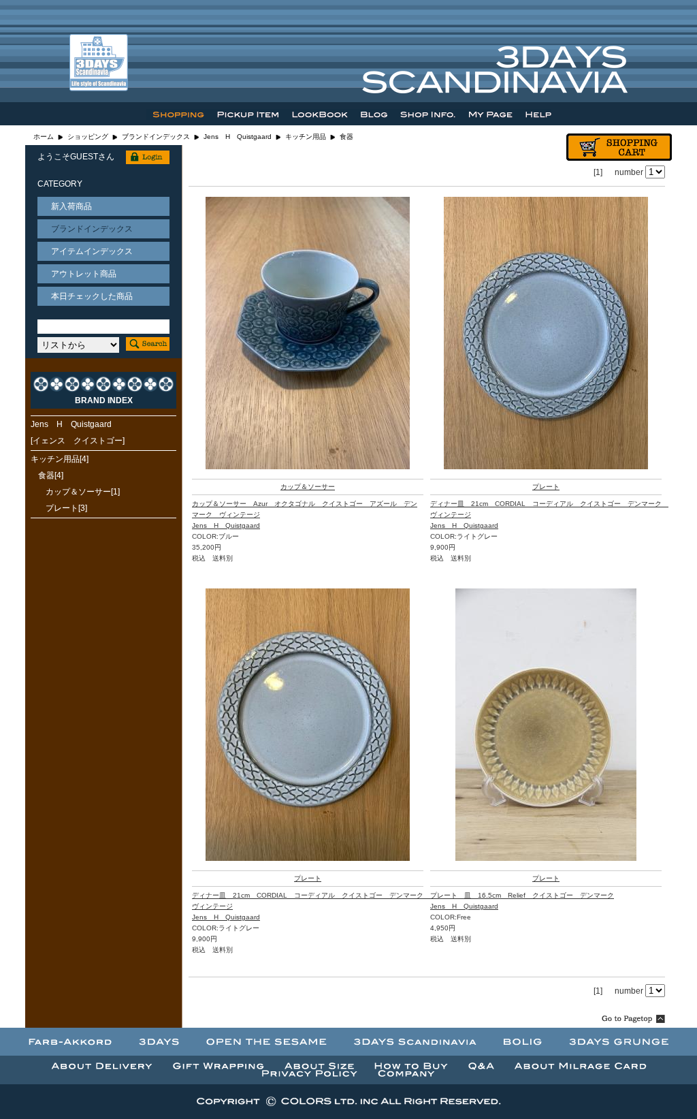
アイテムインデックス (92, 251)
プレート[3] (66, 508)
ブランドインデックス (156, 136)
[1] (598, 172)
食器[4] (50, 475)
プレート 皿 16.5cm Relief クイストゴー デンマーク (522, 895)
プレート (546, 486)
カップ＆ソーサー (307, 486)
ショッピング (87, 136)
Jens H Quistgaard (238, 136)
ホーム (43, 136)
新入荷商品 (71, 206)
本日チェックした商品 (92, 296)
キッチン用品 (305, 136)
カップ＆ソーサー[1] (83, 492)
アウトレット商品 (83, 274)
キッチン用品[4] (59, 459)
